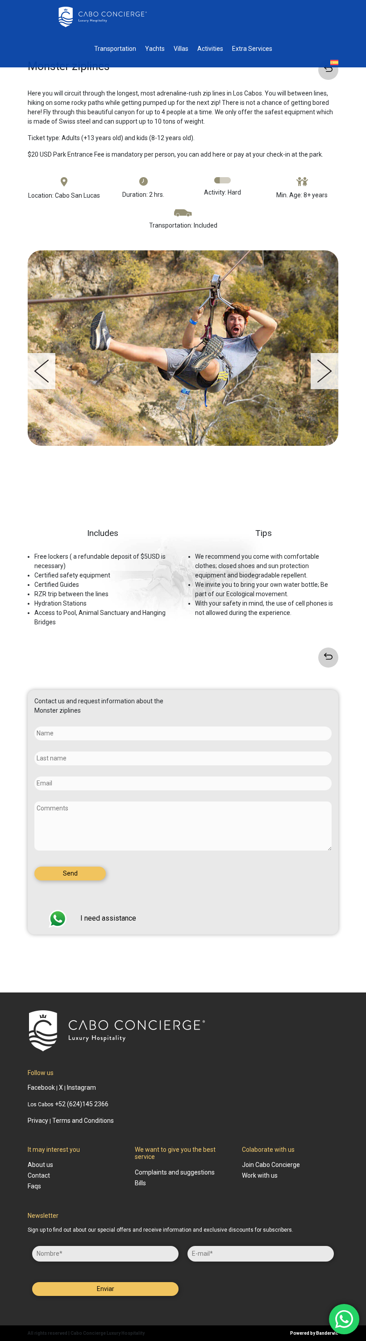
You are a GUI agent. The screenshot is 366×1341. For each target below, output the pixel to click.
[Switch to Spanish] (334, 62)
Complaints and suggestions (175, 1172)
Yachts (155, 48)
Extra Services (252, 48)
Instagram (81, 1087)
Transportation (115, 48)
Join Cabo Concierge (271, 1164)
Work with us (260, 1175)
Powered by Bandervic (314, 1333)
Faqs (34, 1186)
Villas (181, 48)
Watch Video (186, 507)
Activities (210, 48)
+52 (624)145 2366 (81, 1104)
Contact (39, 1175)
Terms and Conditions (83, 1120)
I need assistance (108, 918)
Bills (140, 1183)
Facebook (41, 1087)
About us (40, 1164)
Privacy (38, 1120)
